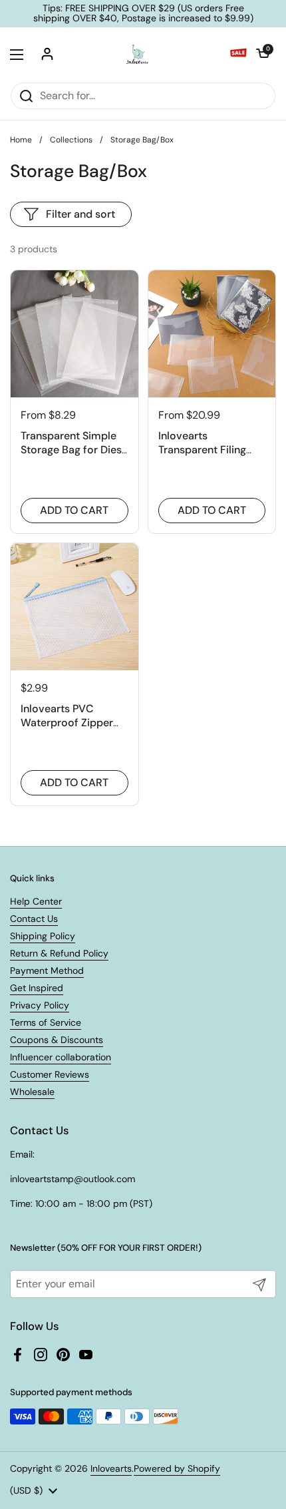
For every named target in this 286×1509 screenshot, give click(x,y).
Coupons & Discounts (56, 1040)
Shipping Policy (42, 936)
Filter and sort (80, 214)
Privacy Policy (39, 1005)
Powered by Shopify (177, 1468)
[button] (262, 54)
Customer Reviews (49, 1074)
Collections (71, 139)
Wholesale (32, 1092)
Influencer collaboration (60, 1057)
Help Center (36, 901)
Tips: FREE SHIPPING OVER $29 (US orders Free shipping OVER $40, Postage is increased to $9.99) (143, 13)
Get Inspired (36, 988)
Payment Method (47, 970)
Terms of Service (45, 1022)
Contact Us (34, 919)
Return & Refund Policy (59, 953)
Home (21, 139)
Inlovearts (111, 1468)
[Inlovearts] (137, 54)
